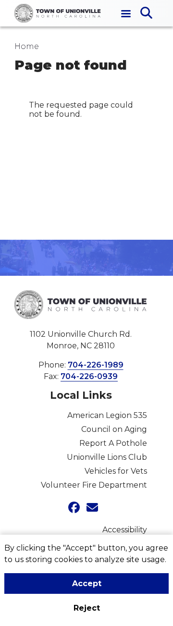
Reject (87, 608)
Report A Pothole (113, 443)
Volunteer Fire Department (94, 485)
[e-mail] (90, 508)
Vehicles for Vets (116, 471)
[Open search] (146, 13)
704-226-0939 (89, 376)
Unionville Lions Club (107, 457)
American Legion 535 (107, 415)
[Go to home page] (57, 13)
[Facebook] (71, 508)
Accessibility (124, 529)
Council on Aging (114, 429)
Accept (86, 583)
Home (26, 46)
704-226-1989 (96, 364)
